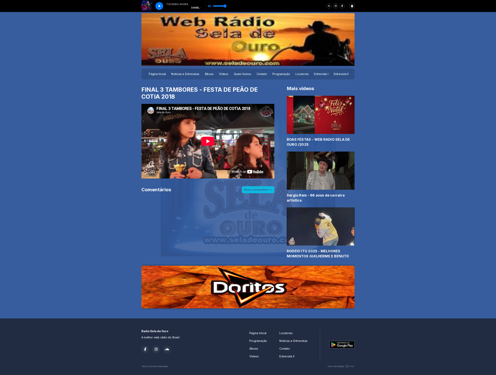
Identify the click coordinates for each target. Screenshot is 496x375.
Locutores (302, 74)
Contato (262, 74)
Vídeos (223, 74)
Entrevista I (321, 74)
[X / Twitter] (329, 6)
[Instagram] (335, 6)
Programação (281, 74)
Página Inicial (157, 74)
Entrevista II (341, 74)
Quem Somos (242, 74)
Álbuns (209, 74)
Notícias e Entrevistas (185, 74)
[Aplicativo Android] (352, 6)
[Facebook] (342, 6)
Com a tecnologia (336, 366)
